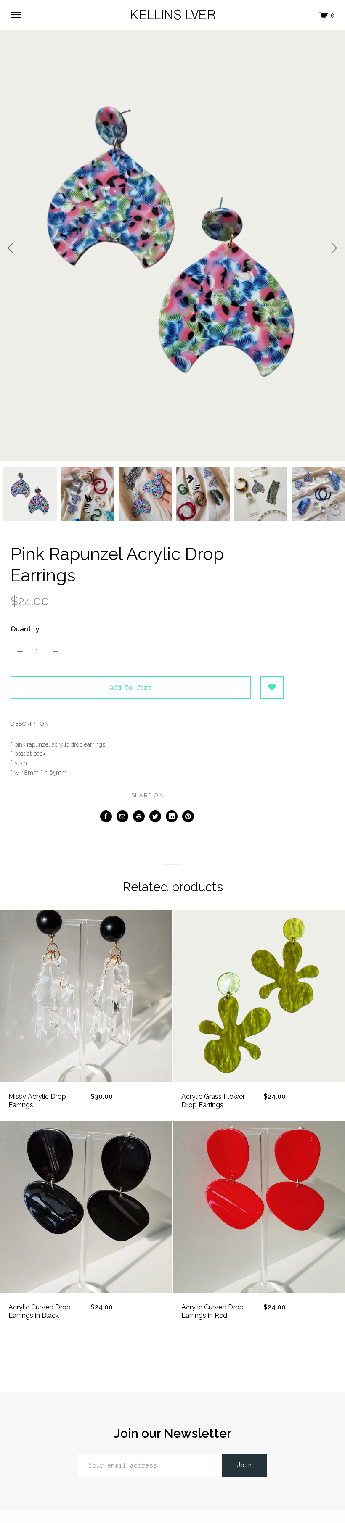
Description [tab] (30, 724)
